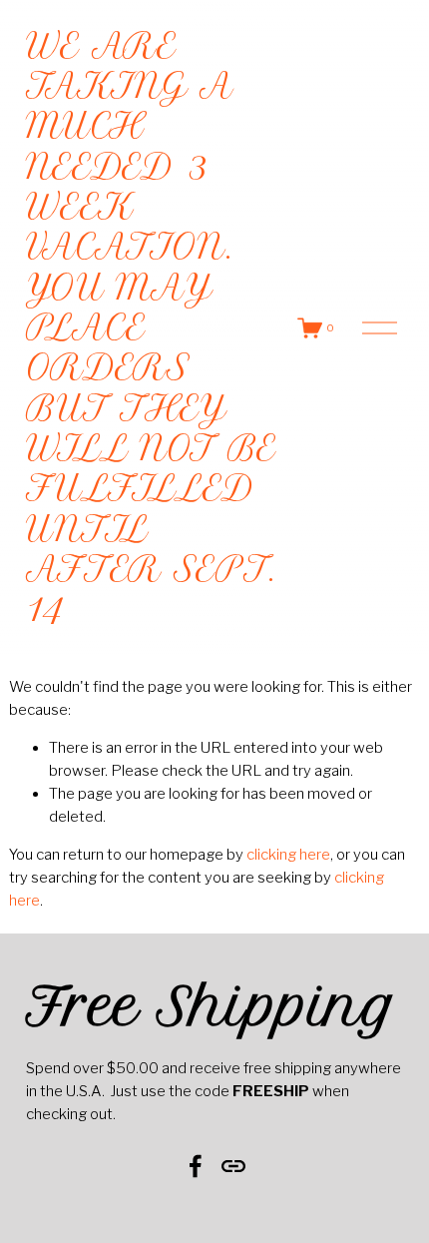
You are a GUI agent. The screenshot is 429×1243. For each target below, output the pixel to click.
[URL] (233, 1166)
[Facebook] (196, 1166)
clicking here (288, 855)
